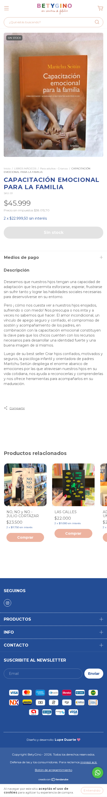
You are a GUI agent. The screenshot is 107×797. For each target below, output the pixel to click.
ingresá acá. (88, 762)
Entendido (92, 790)
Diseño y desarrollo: (51, 740)
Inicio (7, 168)
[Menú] (6, 8)
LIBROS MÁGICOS (25, 168)
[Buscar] (97, 22)
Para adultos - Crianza (54, 168)
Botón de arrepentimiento (53, 770)
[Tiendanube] (53, 780)
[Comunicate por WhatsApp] (97, 772)
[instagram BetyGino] (7, 603)
